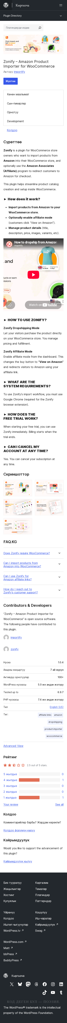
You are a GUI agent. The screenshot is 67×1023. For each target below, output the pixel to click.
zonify (15, 649)
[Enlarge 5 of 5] (27, 523)
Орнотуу (12, 112)
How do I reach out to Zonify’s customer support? (20, 591)
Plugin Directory (12, 15)
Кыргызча (18, 975)
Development (15, 121)
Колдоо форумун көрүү (19, 830)
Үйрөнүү (9, 912)
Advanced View (13, 746)
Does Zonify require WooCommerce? (26, 553)
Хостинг (8, 895)
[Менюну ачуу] (61, 5)
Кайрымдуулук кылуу (17, 861)
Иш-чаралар (43, 918)
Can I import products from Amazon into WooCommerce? (22, 564)
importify (19, 71)
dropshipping (55, 722)
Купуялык (9, 901)
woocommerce (54, 736)
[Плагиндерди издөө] (39, 27)
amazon (58, 715)
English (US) (57, 706)
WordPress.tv (13, 930)
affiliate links (45, 715)
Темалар (41, 889)
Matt (8, 948)
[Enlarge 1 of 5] (27, 484)
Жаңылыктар (12, 889)
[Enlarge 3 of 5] (27, 503)
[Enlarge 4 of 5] (59, 503)
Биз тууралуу (12, 882)
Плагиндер (42, 895)
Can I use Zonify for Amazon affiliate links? (17, 578)
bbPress (10, 954)
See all (59, 804)
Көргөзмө (41, 882)
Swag (40, 930)
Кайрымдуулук (46, 924)
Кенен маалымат (18, 94)
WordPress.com (15, 942)
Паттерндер (43, 901)
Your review (10, 804)
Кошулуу (41, 912)
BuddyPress (12, 960)
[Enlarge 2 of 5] (59, 484)
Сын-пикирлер (16, 103)
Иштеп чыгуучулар (15, 924)
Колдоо (12, 130)
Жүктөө (10, 81)
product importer (53, 729)
